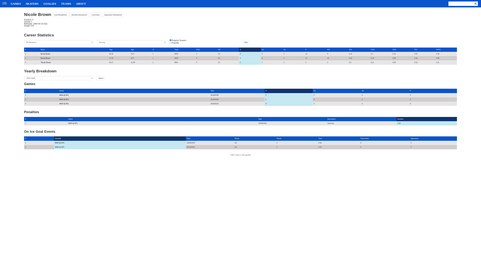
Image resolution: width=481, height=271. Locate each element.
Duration (400, 119)
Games (16, 3)
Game (61, 91)
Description (331, 119)
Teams (66, 3)
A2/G (394, 50)
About (81, 3)
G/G (350, 50)
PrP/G (438, 50)
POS (198, 50)
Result (237, 138)
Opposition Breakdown (113, 15)
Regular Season (179, 40)
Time (320, 138)
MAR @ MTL (64, 95)
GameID (58, 138)
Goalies (49, 3)
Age (132, 50)
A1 (263, 50)
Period (279, 138)
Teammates (364, 138)
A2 (285, 50)
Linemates (96, 15)
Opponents (414, 138)
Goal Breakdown (60, 15)
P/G (415, 50)
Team (176, 50)
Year (110, 50)
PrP (328, 50)
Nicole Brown (45, 54)
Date (212, 91)
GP (219, 50)
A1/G (373, 50)
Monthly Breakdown (79, 15)
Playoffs (175, 43)
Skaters (32, 3)
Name (43, 50)
